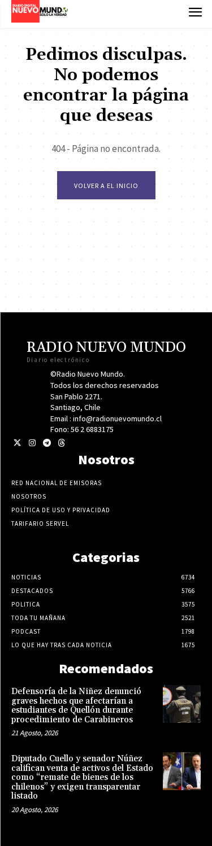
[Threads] (61, 443)
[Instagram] (32, 443)
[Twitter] (17, 443)
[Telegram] (47, 443)
